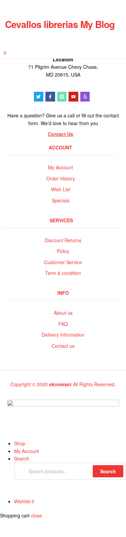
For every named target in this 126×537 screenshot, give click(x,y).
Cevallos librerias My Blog (60, 24)
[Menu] (10, 7)
